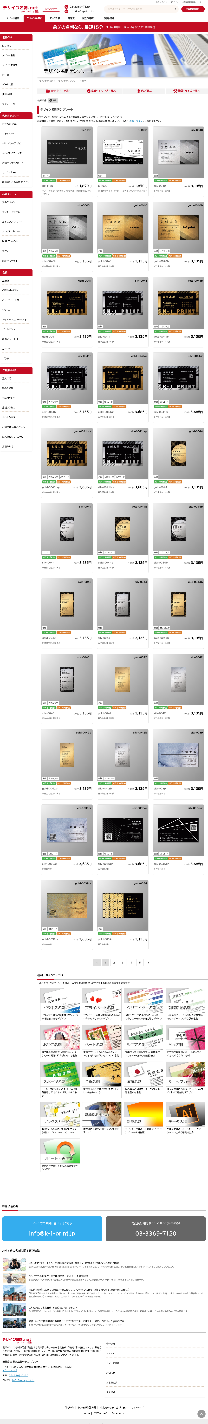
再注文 (71, 18)
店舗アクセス (8, 408)
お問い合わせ (161, 2)
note (87, 1413)
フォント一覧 (8, 104)
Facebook (117, 1413)
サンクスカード (9, 172)
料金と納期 (7, 388)
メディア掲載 (112, 1363)
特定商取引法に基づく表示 (113, 1407)
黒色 (55, 100)
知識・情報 (109, 18)
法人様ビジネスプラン (13, 437)
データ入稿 (54, 18)
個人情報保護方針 (87, 1407)
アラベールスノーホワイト (14, 320)
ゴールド (6, 349)
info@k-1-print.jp (52, 1233)
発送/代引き (8, 398)
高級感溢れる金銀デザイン (15, 182)
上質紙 (5, 281)
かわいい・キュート (11, 231)
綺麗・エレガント (10, 241)
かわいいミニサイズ (12, 153)
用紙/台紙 (7, 94)
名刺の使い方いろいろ (13, 427)
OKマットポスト (10, 290)
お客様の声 (112, 1383)
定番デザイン (8, 202)
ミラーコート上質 (10, 300)
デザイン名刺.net (45, 81)
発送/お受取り (89, 18)
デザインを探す (34, 18)
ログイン (174, 2)
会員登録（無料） (189, 2)
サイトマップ (137, 1407)
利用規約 (69, 1407)
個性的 (5, 251)
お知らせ (110, 1373)
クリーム (6, 310)
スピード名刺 (12, 18)
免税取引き (8, 446)
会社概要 (110, 1344)
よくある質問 (8, 417)
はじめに (6, 46)
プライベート (8, 134)
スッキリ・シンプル (11, 212)
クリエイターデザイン (12, 143)
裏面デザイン (135, 121)
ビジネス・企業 (9, 124)
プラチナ (6, 358)
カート (202, 2)
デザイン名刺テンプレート (67, 81)
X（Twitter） (100, 1413)
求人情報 (110, 1392)
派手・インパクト (10, 261)
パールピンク (8, 329)
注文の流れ (8, 378)
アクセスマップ (10, 1370)
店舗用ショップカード (12, 163)
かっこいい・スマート (12, 222)
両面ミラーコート (10, 339)
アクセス (110, 1353)
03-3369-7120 (155, 1233)
